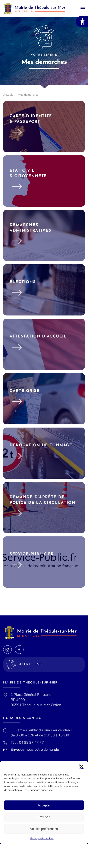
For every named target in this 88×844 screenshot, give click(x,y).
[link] (82, 21)
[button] (81, 766)
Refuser (44, 817)
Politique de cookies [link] (42, 838)
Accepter (44, 805)
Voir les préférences (44, 829)
